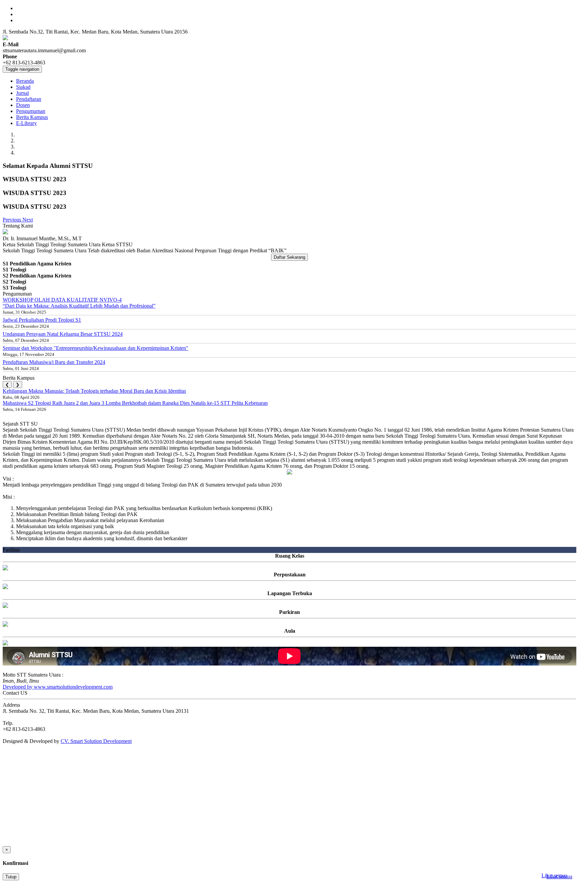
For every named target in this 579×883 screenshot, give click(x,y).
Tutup (10, 876)
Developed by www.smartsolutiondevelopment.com (58, 687)
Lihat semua (554, 875)
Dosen (23, 105)
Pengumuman (30, 111)
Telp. (8, 723)
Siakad (23, 87)
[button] (12, 220)
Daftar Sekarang (289, 257)
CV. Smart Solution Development (96, 741)
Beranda (25, 81)
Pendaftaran (28, 99)
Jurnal (22, 93)
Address (11, 705)
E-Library (26, 123)
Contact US (15, 693)
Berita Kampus (32, 117)
